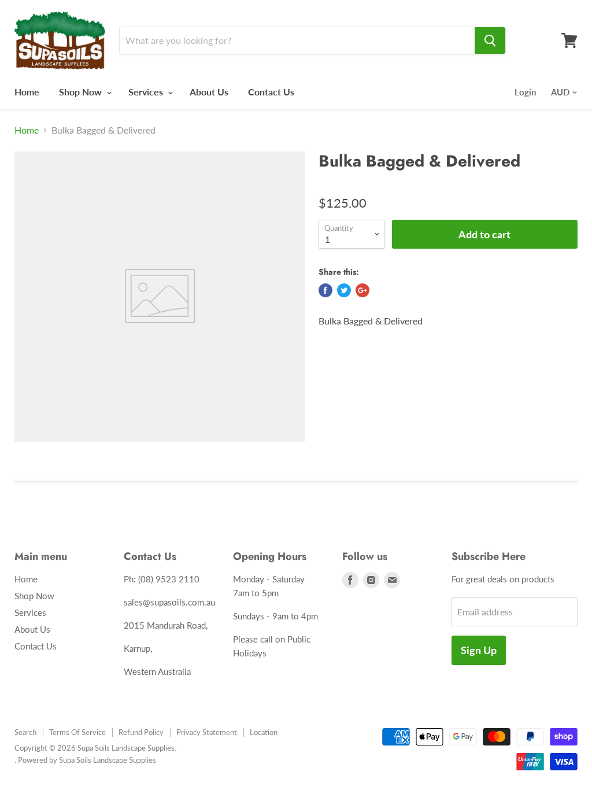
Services (146, 91)
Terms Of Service (77, 732)
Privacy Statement (206, 732)
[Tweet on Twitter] (344, 290)
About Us (209, 91)
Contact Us (271, 91)
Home (26, 91)
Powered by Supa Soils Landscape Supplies (87, 760)
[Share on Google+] (362, 290)
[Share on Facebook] (325, 290)
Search (25, 732)
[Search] (490, 40)
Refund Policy (141, 732)
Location (264, 732)
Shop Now (81, 91)
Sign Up (479, 650)
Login (525, 92)
